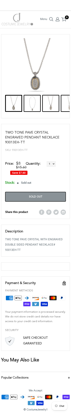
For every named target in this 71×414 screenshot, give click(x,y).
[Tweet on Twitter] (56, 212)
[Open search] (51, 19)
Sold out (35, 196)
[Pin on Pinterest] (48, 212)
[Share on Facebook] (41, 212)
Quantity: (33, 163)
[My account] (57, 19)
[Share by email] (63, 212)
